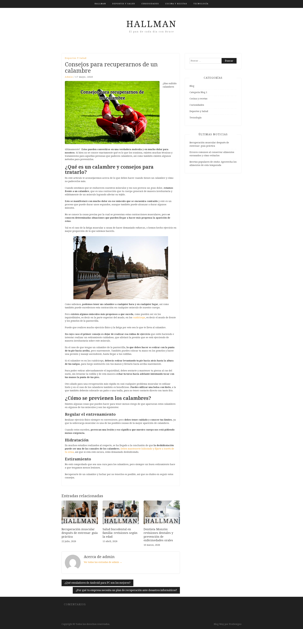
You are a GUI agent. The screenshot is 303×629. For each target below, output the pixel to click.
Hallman (100, 4)
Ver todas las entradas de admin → (103, 562)
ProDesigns (235, 624)
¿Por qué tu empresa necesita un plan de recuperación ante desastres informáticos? (126, 590)
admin (69, 77)
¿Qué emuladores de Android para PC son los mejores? (97, 582)
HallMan (151, 24)
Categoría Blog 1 (198, 92)
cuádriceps (139, 317)
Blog (192, 86)
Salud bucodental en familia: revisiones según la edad (120, 533)
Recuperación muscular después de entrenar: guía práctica (80, 533)
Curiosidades (150, 4)
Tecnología (200, 4)
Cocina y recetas (176, 4)
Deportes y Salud (123, 4)
